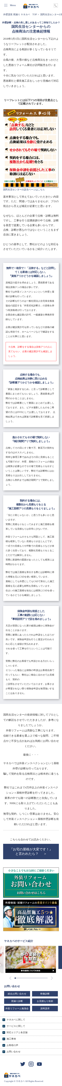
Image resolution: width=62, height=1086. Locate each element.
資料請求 (45, 1008)
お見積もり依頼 (45, 1001)
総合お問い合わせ (17, 994)
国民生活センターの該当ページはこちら (24, 189)
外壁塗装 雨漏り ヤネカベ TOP (20, 14)
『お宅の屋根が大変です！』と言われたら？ (31, 851)
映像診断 (45, 994)
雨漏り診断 (17, 1001)
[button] (15, 978)
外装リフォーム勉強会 (17, 1008)
